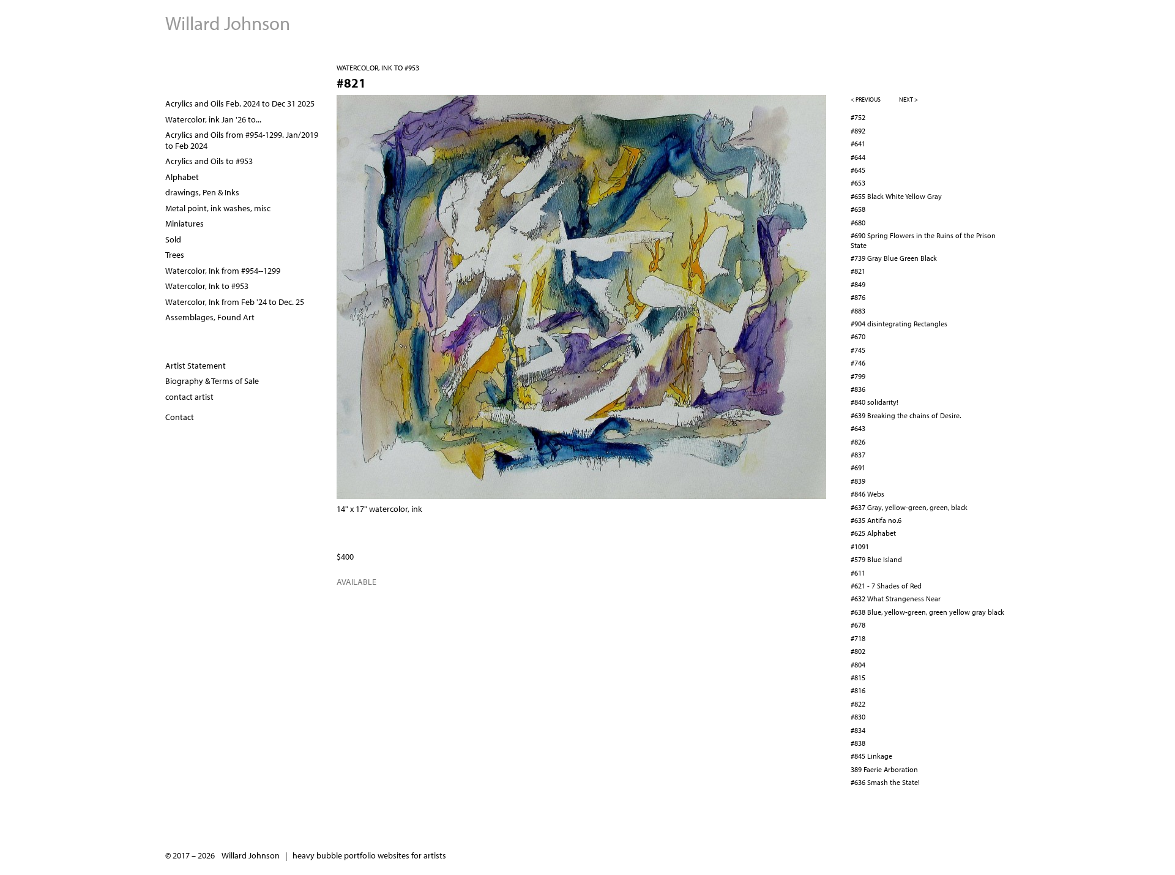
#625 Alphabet (873, 533)
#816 (858, 690)
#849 (858, 284)
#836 (858, 389)
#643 (858, 428)
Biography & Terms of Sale (212, 380)
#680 (858, 222)
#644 (858, 157)
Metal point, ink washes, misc (217, 208)
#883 (858, 310)
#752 (858, 117)
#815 (858, 677)
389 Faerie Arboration (884, 769)
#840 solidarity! (874, 402)
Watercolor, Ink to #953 (378, 67)
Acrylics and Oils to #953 (209, 161)
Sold (173, 239)
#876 (858, 297)
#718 (858, 638)
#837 (858, 454)
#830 (858, 716)
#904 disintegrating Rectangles (899, 323)
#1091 (860, 546)
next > (908, 99)
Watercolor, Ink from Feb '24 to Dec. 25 (234, 301)
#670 (858, 336)
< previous (866, 99)
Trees (174, 254)
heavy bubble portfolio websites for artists (369, 855)
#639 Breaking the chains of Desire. (906, 415)
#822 (858, 703)
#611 (858, 572)
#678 (858, 624)
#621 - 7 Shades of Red (886, 585)
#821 (858, 271)
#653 (858, 182)
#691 (858, 467)
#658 (858, 209)
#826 (858, 441)
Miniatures (184, 223)
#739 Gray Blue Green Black (894, 258)
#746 (858, 362)
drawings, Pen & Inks (202, 192)
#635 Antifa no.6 (876, 520)
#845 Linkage (871, 755)
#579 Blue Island (876, 559)
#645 (858, 170)
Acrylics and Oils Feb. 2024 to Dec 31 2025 (240, 103)
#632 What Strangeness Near (896, 598)
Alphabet (182, 176)
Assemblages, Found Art (210, 317)
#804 (858, 664)
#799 (858, 376)
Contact (179, 416)
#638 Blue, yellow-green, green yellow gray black (927, 612)
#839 (858, 481)
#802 (858, 651)
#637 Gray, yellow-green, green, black (909, 507)
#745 (858, 350)
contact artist (189, 396)
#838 (858, 743)
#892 (858, 130)
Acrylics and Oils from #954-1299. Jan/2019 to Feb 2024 (241, 140)
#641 (858, 143)
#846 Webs (867, 493)
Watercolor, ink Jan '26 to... (213, 119)
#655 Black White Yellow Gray (896, 196)
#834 (858, 730)
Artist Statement (195, 365)
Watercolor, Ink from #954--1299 (222, 270)
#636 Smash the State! (885, 782)
